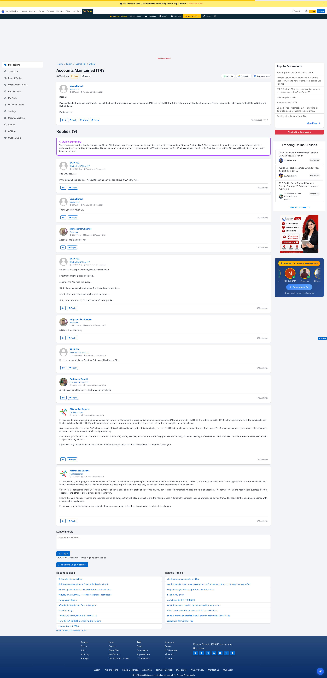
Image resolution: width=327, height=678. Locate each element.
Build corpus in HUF (286, 97)
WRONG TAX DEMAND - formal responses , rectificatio (85, 594)
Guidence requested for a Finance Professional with (83, 584)
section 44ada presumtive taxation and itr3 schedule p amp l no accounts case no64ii (208, 584)
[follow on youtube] (220, 653)
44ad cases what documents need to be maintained (192, 610)
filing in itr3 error (175, 594)
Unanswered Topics (18, 84)
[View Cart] (215, 16)
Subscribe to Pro (301, 287)
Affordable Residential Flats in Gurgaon (77, 605)
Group (171, 654)
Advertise (147, 670)
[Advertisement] (163, 38)
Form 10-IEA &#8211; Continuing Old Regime (80, 621)
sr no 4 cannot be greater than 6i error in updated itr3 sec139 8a (198, 615)
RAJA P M (74, 163)
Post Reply (63, 553)
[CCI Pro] (299, 234)
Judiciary (85, 654)
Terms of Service (164, 670)
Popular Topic (15, 91)
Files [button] (68, 11)
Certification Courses (119, 658)
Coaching (152, 16)
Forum (84, 646)
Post (84, 630)
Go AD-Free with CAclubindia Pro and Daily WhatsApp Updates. (163, 3)
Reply (74, 120)
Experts (112, 646)
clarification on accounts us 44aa (183, 579)
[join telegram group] (232, 653)
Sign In (321, 11)
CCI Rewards (143, 658)
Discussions (14, 64)
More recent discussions (68, 630)
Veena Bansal (76, 86)
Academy (137, 16)
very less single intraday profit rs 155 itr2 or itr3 (190, 589)
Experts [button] (50, 11)
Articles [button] (32, 11)
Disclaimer (181, 670)
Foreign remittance (68, 600)
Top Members (143, 654)
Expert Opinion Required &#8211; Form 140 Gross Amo (85, 589)
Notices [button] (59, 11)
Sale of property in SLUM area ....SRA (295, 72)
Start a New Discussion (299, 132)
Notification (114, 654)
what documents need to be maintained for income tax (193, 605)
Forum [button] (41, 11)
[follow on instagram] (208, 653)
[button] (305, 11)
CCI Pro (177, 16)
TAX (139, 642)
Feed (139, 646)
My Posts (12, 98)
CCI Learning (14, 138)
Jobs (208, 16)
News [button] (24, 11)
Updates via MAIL (16, 118)
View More (312, 123)
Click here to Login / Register (72, 564)
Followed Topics (16, 104)
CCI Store (87, 11)
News (111, 642)
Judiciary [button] (76, 11)
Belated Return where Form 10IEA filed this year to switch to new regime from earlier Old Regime (299, 80)
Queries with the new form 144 (291, 116)
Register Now (191, 16)
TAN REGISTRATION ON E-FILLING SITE (78, 615)
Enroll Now (314, 160)
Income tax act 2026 (69, 626)
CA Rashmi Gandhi (79, 379)
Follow (96, 120)
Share (85, 120)
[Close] (324, 3)
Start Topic (13, 71)
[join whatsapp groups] (226, 653)
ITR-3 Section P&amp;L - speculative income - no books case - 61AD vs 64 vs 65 (299, 90)
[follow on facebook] (201, 653)
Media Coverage (130, 670)
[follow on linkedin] (214, 653)
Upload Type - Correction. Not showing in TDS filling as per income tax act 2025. (297, 109)
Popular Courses (120, 16)
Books (164, 16)
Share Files (114, 650)
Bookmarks (142, 650)
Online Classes (299, 145)
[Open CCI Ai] (320, 671)
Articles (84, 642)
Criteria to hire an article (70, 579)
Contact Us (213, 670)
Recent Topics (15, 78)
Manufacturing (65, 610)
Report (265, 120)
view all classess (298, 207)
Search (11, 124)
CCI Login (228, 670)
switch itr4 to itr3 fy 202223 (181, 600)
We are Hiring (111, 670)
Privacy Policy (197, 670)
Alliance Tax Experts (80, 409)
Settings (12, 111)
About (97, 670)
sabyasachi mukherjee (80, 228)
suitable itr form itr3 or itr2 (180, 621)
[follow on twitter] (195, 653)
